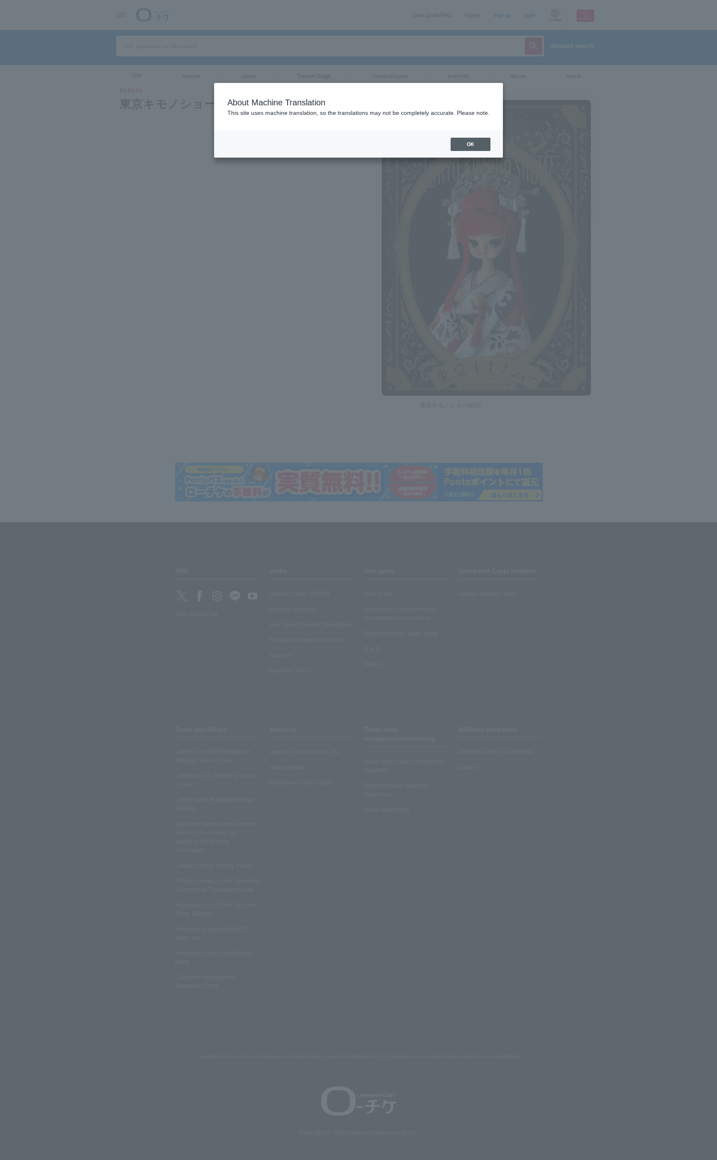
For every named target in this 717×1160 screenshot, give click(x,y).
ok (470, 144)
